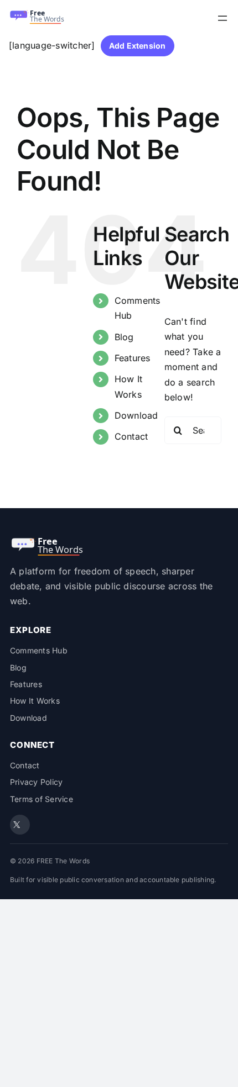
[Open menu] (222, 18)
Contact (131, 436)
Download (136, 415)
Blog (124, 336)
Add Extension (137, 45)
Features (133, 357)
